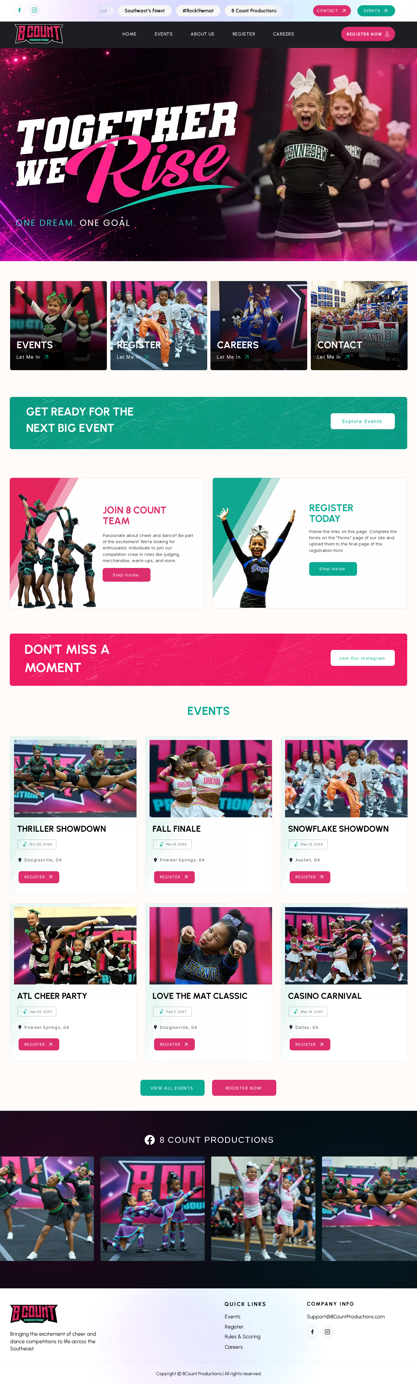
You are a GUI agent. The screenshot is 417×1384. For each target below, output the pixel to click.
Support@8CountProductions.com (346, 1316)
